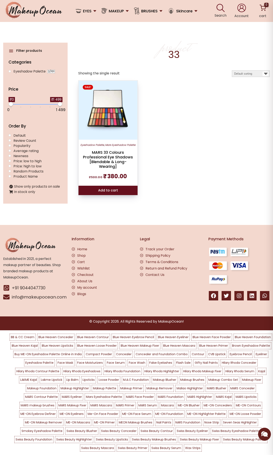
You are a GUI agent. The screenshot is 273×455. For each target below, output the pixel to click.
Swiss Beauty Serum (166, 448)
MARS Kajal (224, 397)
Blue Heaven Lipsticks (57, 345)
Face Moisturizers (90, 363)
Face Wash (137, 363)
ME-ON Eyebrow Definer (38, 414)
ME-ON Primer (104, 422)
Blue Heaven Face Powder (212, 337)
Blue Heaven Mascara (179, 345)
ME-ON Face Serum (136, 414)
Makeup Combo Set (223, 380)
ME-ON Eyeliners (72, 414)
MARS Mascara (101, 405)
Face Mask (65, 363)
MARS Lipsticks (246, 397)
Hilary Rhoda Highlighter (161, 371)
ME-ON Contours (248, 405)
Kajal (261, 371)
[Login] (241, 8)
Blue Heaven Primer (213, 345)
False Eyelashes (160, 363)
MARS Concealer (242, 388)
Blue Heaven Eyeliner (173, 337)
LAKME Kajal (28, 380)
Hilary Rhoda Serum (239, 371)
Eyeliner (261, 354)
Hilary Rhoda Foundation (122, 371)
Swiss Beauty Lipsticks (112, 439)
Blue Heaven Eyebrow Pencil (133, 337)
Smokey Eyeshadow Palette (42, 431)
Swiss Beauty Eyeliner (192, 431)
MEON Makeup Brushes (135, 422)
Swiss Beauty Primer (132, 448)
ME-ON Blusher (189, 405)
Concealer (124, 354)
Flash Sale (183, 363)
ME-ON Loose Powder (245, 414)
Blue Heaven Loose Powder (97, 345)
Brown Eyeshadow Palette (251, 345)
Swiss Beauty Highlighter (74, 439)
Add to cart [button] (108, 190)
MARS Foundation (170, 397)
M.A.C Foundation (136, 380)
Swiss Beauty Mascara (97, 448)
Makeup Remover (160, 388)
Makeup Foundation (42, 388)
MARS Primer (125, 405)
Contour (198, 354)
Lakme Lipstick (51, 380)
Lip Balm (72, 380)
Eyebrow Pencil (241, 354)
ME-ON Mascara (78, 422)
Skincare (184, 11)
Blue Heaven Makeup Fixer (140, 345)
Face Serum (116, 363)
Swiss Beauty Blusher (82, 431)
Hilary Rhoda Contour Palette (37, 371)
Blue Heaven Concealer (55, 337)
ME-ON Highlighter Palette (206, 414)
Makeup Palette (104, 388)
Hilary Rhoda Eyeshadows (81, 371)
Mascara (167, 405)
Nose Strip (211, 422)
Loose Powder (109, 380)
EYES (87, 11)
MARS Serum (147, 405)
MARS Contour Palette (41, 397)
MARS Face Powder (140, 397)
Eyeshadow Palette (92, 145)
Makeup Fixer (251, 380)
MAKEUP (116, 11)
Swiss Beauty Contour (157, 431)
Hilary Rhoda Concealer (239, 363)
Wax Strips (192, 448)
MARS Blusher (216, 388)
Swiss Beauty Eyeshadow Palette (236, 431)
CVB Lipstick (217, 354)
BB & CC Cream (22, 337)
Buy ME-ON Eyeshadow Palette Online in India (48, 354)
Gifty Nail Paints (206, 363)
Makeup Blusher (164, 380)
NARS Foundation (187, 422)
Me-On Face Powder (103, 414)
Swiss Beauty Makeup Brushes (154, 439)
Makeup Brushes (192, 380)
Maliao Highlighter (190, 388)
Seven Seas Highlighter (240, 422)
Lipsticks (89, 380)
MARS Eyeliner (72, 397)
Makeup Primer (131, 388)
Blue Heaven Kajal (25, 345)
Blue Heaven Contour (93, 337)
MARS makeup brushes (37, 405)
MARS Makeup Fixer (72, 405)
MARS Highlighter (199, 397)
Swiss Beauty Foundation (34, 439)
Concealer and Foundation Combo (162, 354)
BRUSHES (149, 11)
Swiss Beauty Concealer (118, 431)
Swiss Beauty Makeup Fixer (199, 439)
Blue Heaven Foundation (253, 337)
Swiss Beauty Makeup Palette (244, 439)
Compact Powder (99, 354)
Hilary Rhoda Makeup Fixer (202, 371)
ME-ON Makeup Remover (43, 422)
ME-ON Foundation (169, 414)
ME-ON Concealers (218, 405)
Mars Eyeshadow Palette (120, 145)
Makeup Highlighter (75, 388)
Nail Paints (163, 422)
